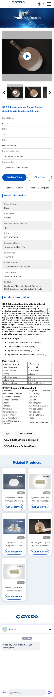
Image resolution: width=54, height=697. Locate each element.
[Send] (50, 692)
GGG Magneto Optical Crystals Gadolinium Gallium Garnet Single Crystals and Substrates (40, 544)
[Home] (27, 620)
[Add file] (4, 692)
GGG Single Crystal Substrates (21, 440)
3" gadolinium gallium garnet (20, 446)
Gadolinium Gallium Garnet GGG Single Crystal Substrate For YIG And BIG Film (14, 499)
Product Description (39, 188)
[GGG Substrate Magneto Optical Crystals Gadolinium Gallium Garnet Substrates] (27, 56)
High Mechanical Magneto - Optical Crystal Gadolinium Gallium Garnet (14, 544)
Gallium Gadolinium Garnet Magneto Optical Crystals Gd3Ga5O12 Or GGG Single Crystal (14, 589)
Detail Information (14, 188)
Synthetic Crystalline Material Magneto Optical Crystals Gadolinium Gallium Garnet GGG (40, 499)
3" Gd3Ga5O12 (25, 433)
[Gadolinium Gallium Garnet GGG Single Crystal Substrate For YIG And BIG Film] (14, 481)
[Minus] (50, 629)
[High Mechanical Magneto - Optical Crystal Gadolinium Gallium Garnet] (14, 526)
